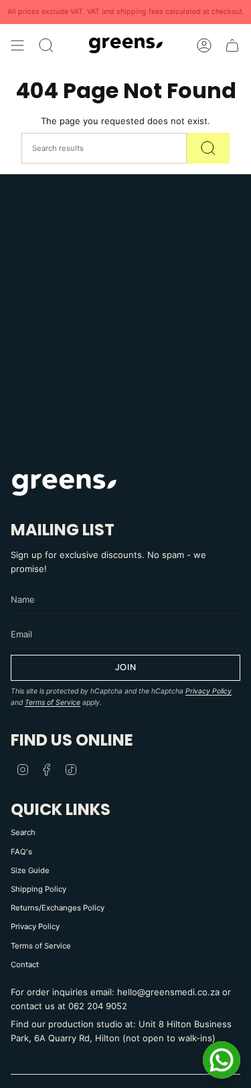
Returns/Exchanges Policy (57, 907)
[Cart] (232, 45)
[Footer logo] (64, 484)
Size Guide (30, 870)
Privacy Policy (208, 691)
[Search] (208, 148)
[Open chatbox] (221, 1060)
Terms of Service (52, 702)
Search (23, 832)
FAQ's (21, 851)
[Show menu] (17, 45)
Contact (25, 964)
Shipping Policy (38, 889)
